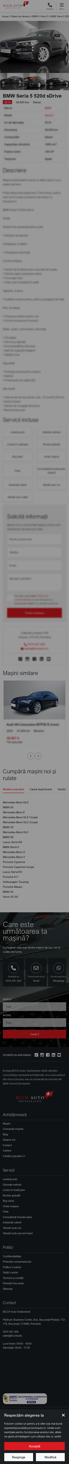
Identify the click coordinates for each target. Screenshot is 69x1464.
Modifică (50, 1457)
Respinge (18, 1457)
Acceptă (34, 1446)
